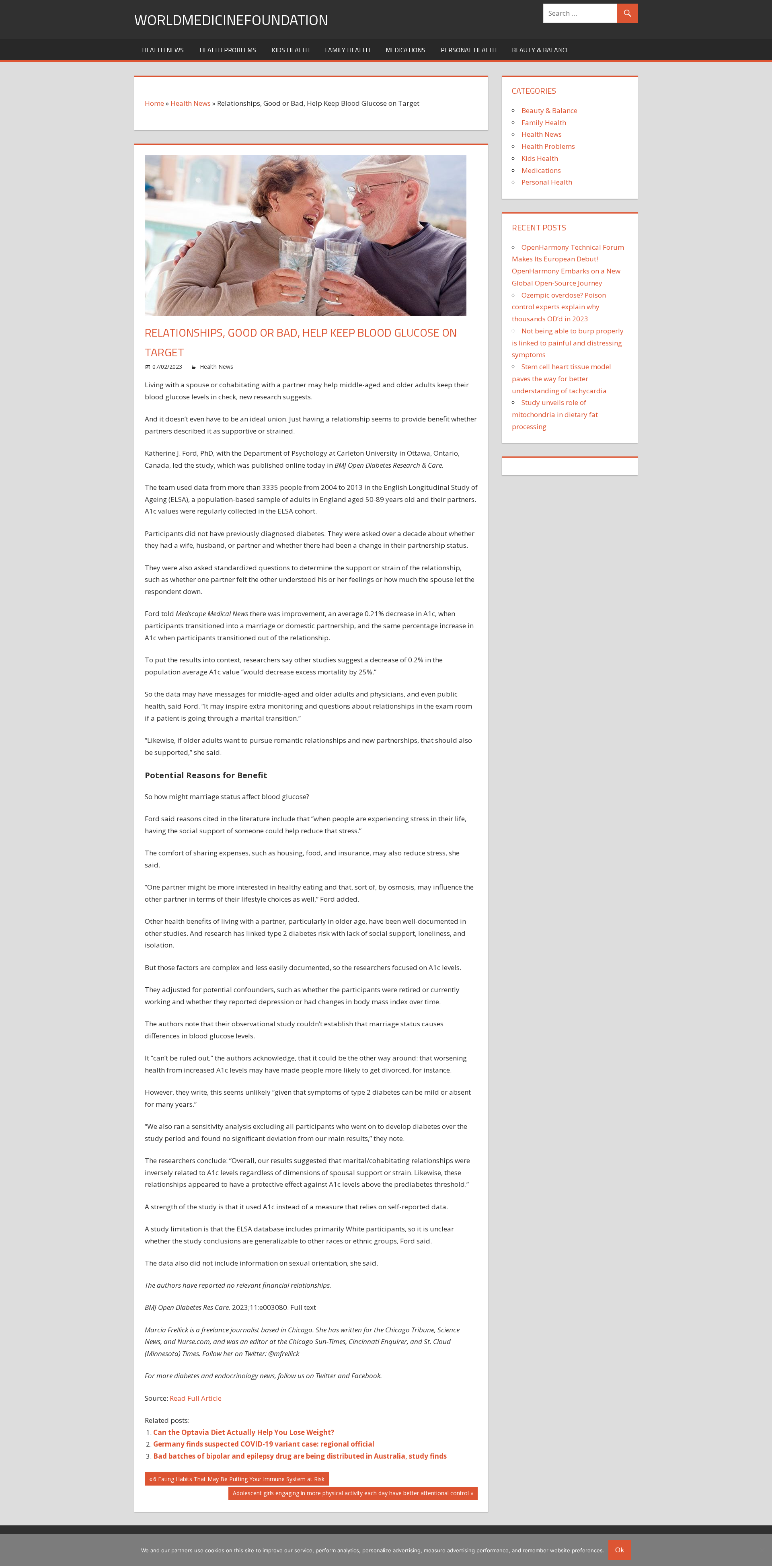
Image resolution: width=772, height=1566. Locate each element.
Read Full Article (196, 1398)
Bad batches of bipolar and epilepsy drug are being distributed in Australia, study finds (300, 1456)
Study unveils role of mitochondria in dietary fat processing (555, 414)
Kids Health (290, 50)
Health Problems (227, 50)
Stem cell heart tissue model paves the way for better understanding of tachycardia (561, 378)
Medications (405, 50)
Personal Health (469, 50)
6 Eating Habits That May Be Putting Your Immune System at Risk (238, 1480)
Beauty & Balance (540, 50)
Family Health (347, 50)
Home (154, 103)
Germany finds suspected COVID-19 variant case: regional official (263, 1444)
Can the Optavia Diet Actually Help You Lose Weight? (243, 1432)
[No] (762, 1550)
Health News (163, 50)
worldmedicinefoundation (231, 19)
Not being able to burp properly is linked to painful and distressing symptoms (568, 343)
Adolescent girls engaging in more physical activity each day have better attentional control (350, 1494)
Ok (619, 1549)
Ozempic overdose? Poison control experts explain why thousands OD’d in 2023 (559, 307)
